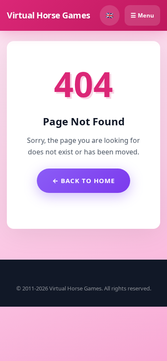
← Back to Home (83, 180)
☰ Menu (142, 15)
